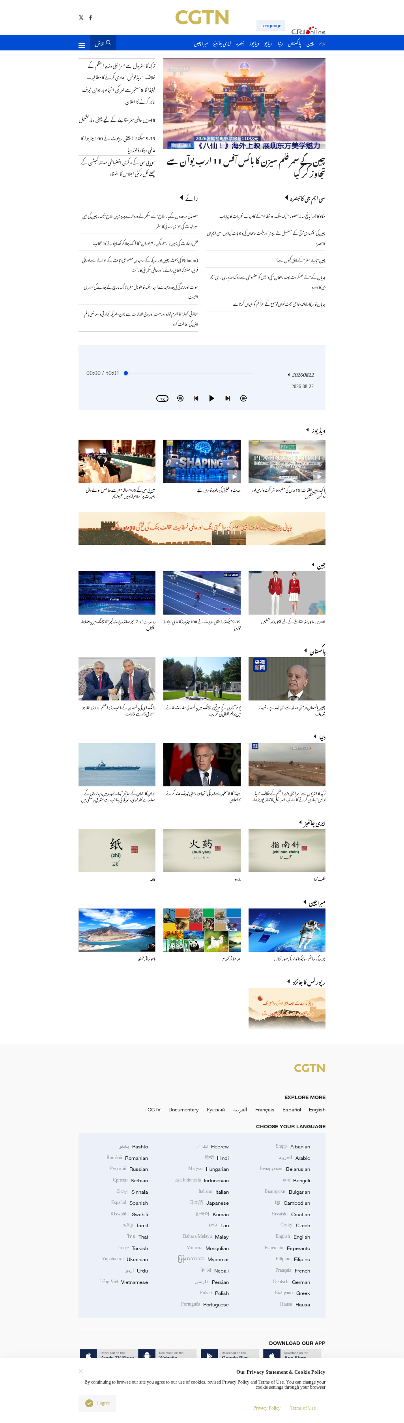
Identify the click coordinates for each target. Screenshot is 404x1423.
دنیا (322, 736)
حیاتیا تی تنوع (232, 958)
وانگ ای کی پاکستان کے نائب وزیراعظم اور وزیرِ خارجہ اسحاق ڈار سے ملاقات (118, 710)
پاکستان (317, 650)
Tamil (135, 1225)
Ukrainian (125, 1259)
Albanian (293, 1146)
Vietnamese (123, 1282)
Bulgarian (287, 1192)
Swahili (129, 1214)
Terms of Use (303, 1408)
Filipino (293, 1259)
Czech (295, 1225)
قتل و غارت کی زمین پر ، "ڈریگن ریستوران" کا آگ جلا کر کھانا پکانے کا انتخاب (145, 242)
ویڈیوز (318, 429)
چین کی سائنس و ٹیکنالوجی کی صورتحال (299, 958)
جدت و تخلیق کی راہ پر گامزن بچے (219, 489)
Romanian (127, 1158)
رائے (191, 197)
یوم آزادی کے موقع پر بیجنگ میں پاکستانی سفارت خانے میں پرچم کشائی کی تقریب (203, 710)
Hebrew (212, 1146)
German (291, 1282)
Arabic (294, 1158)
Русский (216, 1109)
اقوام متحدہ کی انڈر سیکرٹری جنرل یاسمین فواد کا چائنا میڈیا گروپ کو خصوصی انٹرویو (208, 165)
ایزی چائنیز (315, 822)
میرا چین (317, 901)
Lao (219, 1225)
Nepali (214, 1270)
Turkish (132, 1248)
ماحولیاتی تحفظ (146, 958)
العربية (240, 1109)
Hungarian (208, 1169)
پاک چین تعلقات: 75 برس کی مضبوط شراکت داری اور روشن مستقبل (288, 492)
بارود (238, 878)
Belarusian (285, 1169)
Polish (214, 1293)
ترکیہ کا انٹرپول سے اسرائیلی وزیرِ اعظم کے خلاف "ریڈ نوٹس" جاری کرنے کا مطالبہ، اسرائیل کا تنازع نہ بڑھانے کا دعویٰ (287, 799)
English (317, 1109)
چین (321, 564)
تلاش (99, 42)
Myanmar (203, 1259)
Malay (206, 1237)
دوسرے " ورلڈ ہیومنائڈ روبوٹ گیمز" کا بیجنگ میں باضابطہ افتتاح (117, 624)
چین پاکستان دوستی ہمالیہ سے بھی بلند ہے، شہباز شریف (292, 710)
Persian (212, 1282)
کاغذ (152, 878)
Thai (137, 1237)
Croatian (290, 1214)
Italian (213, 1192)
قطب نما (319, 878)
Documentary (183, 1109)
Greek (292, 1293)
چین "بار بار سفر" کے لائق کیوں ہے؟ (300, 259)
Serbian (130, 1180)
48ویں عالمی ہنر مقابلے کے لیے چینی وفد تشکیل (293, 621)
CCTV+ (152, 1109)
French (292, 1270)
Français (265, 1109)
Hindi (217, 1158)
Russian (129, 1169)
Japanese (209, 1203)
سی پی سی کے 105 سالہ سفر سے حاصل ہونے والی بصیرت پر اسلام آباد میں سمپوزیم (120, 492)
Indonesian (202, 1180)
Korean (212, 1214)
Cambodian (292, 1203)
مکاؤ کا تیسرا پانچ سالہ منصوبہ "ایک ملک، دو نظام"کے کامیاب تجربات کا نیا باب (272, 215)
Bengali (296, 1180)
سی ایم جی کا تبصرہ (307, 197)
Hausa (295, 1304)
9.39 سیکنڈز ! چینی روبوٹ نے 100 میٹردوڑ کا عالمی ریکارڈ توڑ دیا (202, 624)
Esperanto (287, 1248)
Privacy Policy (267, 1408)
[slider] (126, 373)
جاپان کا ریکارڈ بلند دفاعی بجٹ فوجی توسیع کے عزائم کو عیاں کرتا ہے (279, 303)
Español (291, 1109)
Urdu (137, 1270)
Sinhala (132, 1192)
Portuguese (205, 1304)
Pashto (134, 1146)
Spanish (129, 1203)
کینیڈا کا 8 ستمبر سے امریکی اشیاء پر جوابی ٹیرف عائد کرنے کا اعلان (203, 796)
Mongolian (208, 1248)
